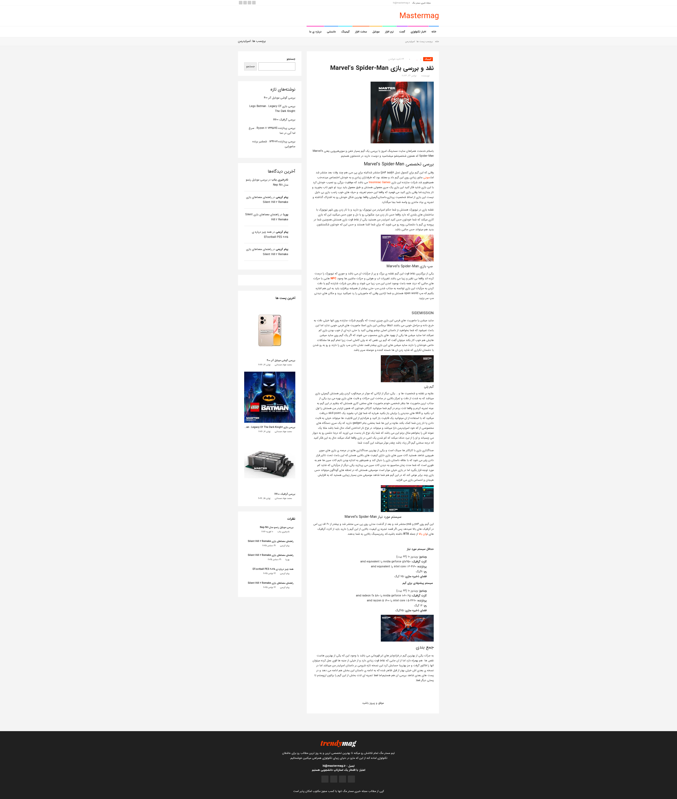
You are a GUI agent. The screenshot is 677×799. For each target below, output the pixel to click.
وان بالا (423, 534)
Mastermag (419, 16)
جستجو (291, 59)
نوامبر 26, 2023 (409, 76)
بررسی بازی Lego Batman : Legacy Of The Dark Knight (264, 427)
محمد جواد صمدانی (283, 364)
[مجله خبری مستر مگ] (338, 743)
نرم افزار (389, 32)
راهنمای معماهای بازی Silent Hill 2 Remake (271, 541)
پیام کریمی (282, 197)
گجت (402, 32)
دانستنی (331, 32)
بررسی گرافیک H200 (284, 119)
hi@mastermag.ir (402, 3)
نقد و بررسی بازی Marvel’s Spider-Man (382, 68)
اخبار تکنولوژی (418, 32)
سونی (426, 177)
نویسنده (426, 76)
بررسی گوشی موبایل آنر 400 (279, 98)
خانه (433, 32)
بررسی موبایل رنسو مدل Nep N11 (277, 527)
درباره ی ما (315, 32)
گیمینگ (345, 32)
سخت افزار (361, 32)
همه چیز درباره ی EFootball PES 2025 (273, 569)
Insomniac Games (380, 182)
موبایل (376, 32)
